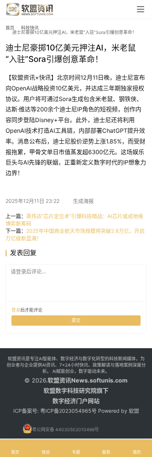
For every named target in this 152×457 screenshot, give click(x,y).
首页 (10, 28)
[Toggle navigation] (140, 9)
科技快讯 (30, 28)
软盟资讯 (59, 380)
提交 (76, 320)
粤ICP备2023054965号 (68, 411)
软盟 (134, 411)
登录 (15, 310)
